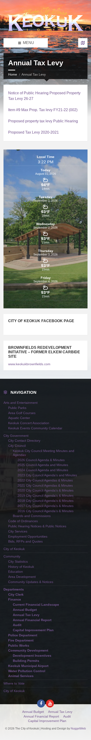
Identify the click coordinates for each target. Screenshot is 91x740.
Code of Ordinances (23, 521)
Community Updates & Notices (30, 582)
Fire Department (21, 640)
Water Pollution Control (26, 671)
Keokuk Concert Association (28, 423)
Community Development (28, 650)
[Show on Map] (83, 42)
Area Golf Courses (21, 413)
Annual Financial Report (32, 620)
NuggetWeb (78, 728)
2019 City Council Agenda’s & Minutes (46, 495)
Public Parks (17, 408)
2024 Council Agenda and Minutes (43, 470)
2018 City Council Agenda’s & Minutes (46, 501)
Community (12, 556)
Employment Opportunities (27, 536)
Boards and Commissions (32, 516)
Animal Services (21, 676)
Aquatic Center (19, 418)
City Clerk (16, 594)
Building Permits (26, 661)
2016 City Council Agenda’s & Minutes (46, 511)
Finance (14, 599)
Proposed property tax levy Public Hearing (43, 121)
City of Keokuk (14, 549)
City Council (17, 446)
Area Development (22, 577)
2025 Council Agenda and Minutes (43, 465)
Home (12, 74)
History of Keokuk (21, 567)
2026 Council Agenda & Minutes (41, 460)
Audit (17, 625)
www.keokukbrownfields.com (29, 364)
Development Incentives (32, 655)
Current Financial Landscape (36, 604)
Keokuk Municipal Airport (28, 666)
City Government (16, 435)
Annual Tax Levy (26, 615)
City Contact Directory (24, 440)
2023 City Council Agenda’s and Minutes (47, 475)
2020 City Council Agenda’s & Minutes (46, 490)
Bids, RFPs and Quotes (25, 541)
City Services (17, 531)
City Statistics (18, 561)
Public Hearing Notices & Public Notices (37, 526)
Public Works (18, 645)
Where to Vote (14, 683)
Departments (14, 589)
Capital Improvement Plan (33, 630)
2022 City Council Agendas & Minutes (45, 480)
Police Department (22, 635)
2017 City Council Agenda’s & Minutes (46, 506)
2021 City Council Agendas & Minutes (45, 485)
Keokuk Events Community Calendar (35, 428)
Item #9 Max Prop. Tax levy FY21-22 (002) (42, 110)
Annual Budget (25, 610)
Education (15, 571)
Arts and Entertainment (21, 403)
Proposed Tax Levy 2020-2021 (33, 132)
